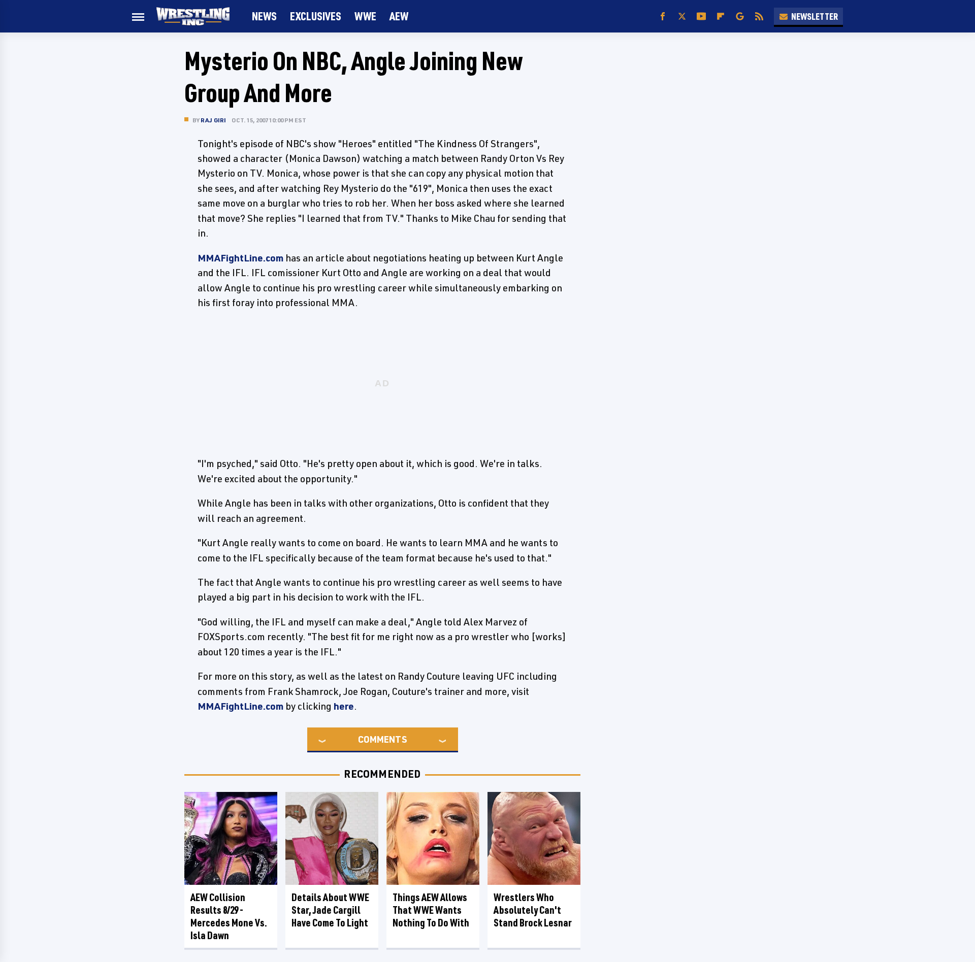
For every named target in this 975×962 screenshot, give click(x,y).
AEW (398, 16)
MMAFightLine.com (240, 258)
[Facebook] (662, 16)
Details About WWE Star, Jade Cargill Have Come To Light (330, 910)
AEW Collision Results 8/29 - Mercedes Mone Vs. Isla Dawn (228, 916)
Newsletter (814, 16)
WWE (365, 16)
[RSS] (759, 16)
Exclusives (315, 16)
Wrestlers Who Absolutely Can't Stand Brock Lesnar (533, 910)
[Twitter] (682, 16)
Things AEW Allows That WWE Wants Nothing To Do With (431, 910)
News (264, 16)
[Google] (739, 16)
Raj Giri (213, 120)
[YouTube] (701, 16)
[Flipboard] (720, 16)
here (344, 706)
